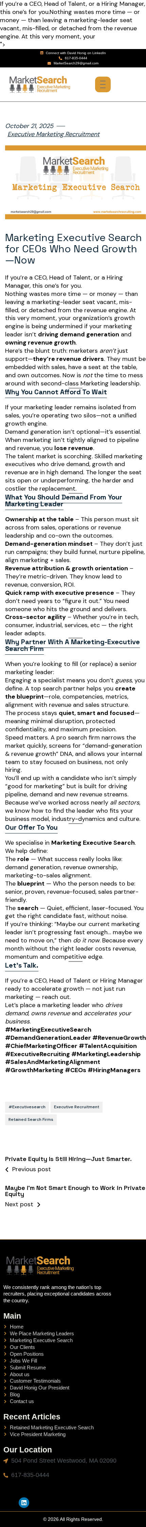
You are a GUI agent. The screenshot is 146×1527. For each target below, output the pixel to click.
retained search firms (30, 1119)
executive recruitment (76, 1107)
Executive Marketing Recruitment (53, 134)
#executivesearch (26, 1107)
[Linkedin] (24, 1502)
